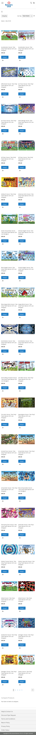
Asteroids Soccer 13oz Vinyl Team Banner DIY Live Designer (26, 526)
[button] (2, 60)
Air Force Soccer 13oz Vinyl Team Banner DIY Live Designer (25, 85)
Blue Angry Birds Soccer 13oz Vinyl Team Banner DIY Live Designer (9, 305)
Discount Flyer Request (8, 715)
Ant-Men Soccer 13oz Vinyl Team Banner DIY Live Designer (25, 379)
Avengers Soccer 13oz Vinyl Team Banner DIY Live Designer (25, 636)
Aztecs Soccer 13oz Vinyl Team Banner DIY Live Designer (25, 673)
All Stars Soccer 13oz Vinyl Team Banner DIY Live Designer (8, 159)
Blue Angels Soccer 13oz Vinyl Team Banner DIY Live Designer (8, 269)
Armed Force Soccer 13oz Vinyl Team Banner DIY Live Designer (8, 452)
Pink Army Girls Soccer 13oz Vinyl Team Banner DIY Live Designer (9, 526)
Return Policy (5, 723)
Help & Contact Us (7, 711)
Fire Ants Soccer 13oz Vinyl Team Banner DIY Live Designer (8, 416)
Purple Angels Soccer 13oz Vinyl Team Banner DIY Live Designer (25, 269)
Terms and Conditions (8, 719)
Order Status (5, 730)
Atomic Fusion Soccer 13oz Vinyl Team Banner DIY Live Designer (8, 563)
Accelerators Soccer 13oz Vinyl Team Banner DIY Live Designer (8, 48)
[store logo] (9, 4)
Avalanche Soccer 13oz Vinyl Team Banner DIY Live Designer (9, 636)
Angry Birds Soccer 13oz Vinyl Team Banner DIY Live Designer (25, 305)
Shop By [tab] (4, 16)
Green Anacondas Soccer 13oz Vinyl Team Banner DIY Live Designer (9, 232)
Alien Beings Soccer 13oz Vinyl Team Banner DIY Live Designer (25, 122)
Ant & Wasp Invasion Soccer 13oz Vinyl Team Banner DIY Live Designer (9, 379)
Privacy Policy (5, 726)
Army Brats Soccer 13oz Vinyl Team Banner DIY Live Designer (26, 452)
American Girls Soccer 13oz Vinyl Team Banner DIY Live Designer (26, 195)
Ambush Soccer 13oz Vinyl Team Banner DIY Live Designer (8, 195)
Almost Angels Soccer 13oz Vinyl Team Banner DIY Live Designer (25, 232)
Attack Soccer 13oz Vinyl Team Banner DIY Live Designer (8, 599)
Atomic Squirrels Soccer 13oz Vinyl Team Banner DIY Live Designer (26, 563)
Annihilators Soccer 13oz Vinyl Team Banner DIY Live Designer (8, 342)
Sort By (19, 16)
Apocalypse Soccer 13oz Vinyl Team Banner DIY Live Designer (26, 416)
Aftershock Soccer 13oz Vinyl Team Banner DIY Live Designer (9, 85)
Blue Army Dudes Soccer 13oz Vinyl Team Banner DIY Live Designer (26, 489)
